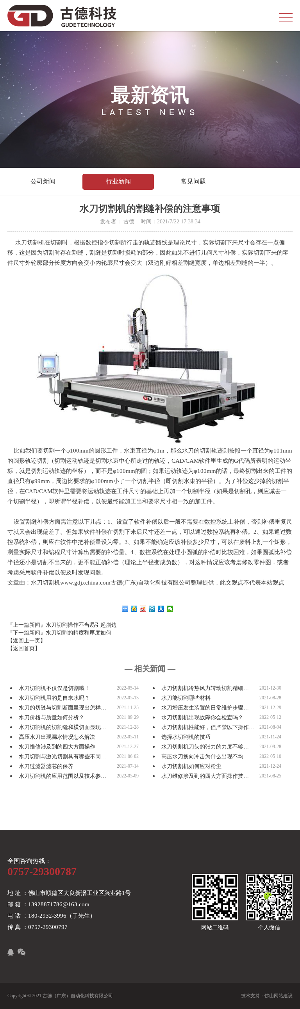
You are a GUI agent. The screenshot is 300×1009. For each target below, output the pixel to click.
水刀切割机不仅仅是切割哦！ (54, 688)
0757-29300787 (42, 871)
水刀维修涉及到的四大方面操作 (57, 747)
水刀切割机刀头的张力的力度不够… (205, 747)
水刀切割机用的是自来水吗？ (54, 698)
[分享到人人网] (161, 609)
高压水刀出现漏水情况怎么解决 (57, 737)
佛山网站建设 (278, 995)
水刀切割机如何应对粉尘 (191, 766)
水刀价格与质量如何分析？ (51, 717)
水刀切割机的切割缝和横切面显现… (62, 727)
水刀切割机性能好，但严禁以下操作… (207, 727)
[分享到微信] (170, 609)
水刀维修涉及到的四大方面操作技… (205, 776)
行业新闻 (118, 181)
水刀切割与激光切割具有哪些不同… (62, 756)
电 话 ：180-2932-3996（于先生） (51, 916)
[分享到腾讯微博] (152, 609)
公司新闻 (42, 181)
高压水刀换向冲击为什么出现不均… (205, 756)
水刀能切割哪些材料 (186, 698)
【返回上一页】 (26, 641)
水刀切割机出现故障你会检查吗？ (202, 717)
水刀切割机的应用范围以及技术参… (62, 776)
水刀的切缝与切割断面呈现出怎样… (62, 708)
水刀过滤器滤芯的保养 (46, 766)
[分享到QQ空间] (134, 609)
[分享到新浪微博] (143, 609)
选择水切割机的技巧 (186, 737)
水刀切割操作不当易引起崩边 (81, 625)
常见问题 (193, 181)
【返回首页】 (23, 648)
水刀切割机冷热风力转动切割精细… (205, 688)
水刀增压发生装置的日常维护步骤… (205, 708)
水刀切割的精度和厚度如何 (78, 633)
